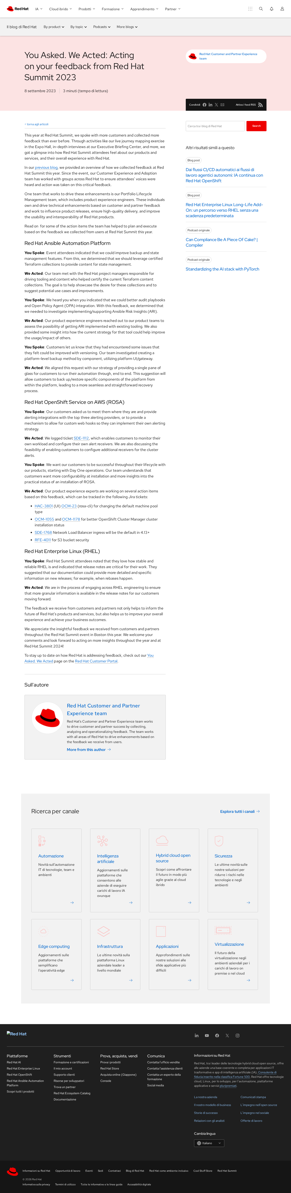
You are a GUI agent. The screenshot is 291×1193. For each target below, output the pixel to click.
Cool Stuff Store (202, 1171)
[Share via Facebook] (204, 104)
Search (256, 126)
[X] (227, 1037)
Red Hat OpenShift (19, 1075)
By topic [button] (77, 27)
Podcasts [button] (100, 27)
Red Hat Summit (227, 1171)
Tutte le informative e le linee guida (101, 1184)
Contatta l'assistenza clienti (165, 1068)
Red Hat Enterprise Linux (23, 1068)
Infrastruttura (110, 946)
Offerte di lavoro (251, 1121)
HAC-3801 (44, 505)
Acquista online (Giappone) (118, 1075)
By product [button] (52, 27)
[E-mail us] (222, 104)
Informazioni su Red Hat (36, 1171)
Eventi (89, 1171)
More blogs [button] (125, 27)
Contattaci (114, 1171)
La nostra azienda (205, 1097)
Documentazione (65, 1099)
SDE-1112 (81, 438)
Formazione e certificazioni (71, 1062)
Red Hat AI (14, 1062)
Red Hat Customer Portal (96, 661)
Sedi (100, 1171)
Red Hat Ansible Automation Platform (25, 1083)
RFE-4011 (43, 539)
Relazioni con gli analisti (209, 1121)
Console (105, 1081)
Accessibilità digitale (139, 1184)
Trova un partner (65, 1087)
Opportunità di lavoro (67, 1171)
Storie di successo (206, 1113)
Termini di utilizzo (65, 1184)
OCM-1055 (44, 519)
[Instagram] (237, 1037)
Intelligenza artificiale (107, 858)
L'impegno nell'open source (259, 1105)
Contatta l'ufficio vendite (163, 1062)
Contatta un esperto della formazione (164, 1077)
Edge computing (54, 946)
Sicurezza (223, 856)
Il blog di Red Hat (22, 26)
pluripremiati (228, 1086)
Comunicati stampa (253, 1097)
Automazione (51, 856)
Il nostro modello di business (212, 1105)
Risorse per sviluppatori (69, 1081)
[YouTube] (206, 1037)
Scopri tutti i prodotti (20, 1091)
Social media (155, 1085)
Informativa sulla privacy (36, 1184)
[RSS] (260, 104)
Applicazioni (167, 946)
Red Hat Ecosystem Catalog (72, 1093)
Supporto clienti (64, 1075)
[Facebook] (217, 1037)
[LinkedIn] (196, 1037)
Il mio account (63, 1068)
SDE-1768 (43, 532)
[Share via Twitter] (216, 104)
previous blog (46, 167)
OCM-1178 (71, 519)
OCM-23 (69, 505)
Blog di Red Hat (135, 1171)
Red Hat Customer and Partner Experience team (228, 56)
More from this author (86, 749)
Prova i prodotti (110, 1062)
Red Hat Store (109, 1068)
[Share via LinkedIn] (210, 104)
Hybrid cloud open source (173, 858)
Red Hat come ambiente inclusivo (168, 1171)
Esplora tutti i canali (237, 811)
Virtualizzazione (229, 944)
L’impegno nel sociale (255, 1113)
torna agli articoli (37, 124)
